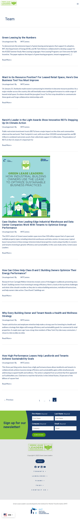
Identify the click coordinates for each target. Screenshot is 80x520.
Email (60, 424)
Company (39, 424)
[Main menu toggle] (77, 4)
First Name (39, 414)
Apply (40, 461)
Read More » (7, 60)
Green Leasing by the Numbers (19, 37)
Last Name (62, 414)
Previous (8, 400)
